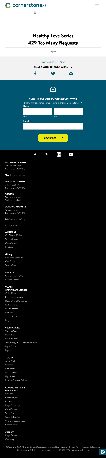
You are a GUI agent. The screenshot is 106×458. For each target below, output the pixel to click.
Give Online (10, 261)
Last (56, 116)
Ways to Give (10, 265)
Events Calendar (11, 279)
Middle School (11, 372)
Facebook (17, 200)
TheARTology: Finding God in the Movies (21, 342)
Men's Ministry (11, 409)
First (25, 116)
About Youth (10, 360)
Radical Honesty (11, 308)
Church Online (15, 197)
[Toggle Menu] (97, 6)
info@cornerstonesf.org (15, 219)
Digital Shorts (10, 346)
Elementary (9, 368)
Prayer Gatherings (12, 405)
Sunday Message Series (14, 297)
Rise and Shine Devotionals (16, 301)
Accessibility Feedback (91, 447)
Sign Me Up (50, 138)
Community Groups (13, 397)
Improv (8, 350)
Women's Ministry (12, 413)
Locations (9, 246)
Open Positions (11, 424)
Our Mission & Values (13, 235)
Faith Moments (11, 304)
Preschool (9, 364)
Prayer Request (11, 435)
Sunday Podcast (11, 316)
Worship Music (11, 331)
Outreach (9, 401)
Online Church (11, 293)
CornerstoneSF (26, 5)
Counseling (9, 439)
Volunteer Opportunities (15, 420)
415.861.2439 (11, 225)
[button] (102, 452)
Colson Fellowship (12, 417)
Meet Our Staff (11, 243)
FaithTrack (9, 312)
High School (10, 376)
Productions (10, 334)
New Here (9, 393)
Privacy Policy (74, 447)
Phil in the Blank (11, 338)
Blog (7, 320)
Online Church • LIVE (14, 275)
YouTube (8, 200)
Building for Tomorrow (14, 257)
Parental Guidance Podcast (16, 380)
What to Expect (11, 239)
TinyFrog (85, 450)
